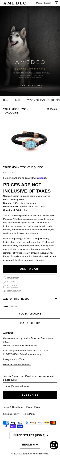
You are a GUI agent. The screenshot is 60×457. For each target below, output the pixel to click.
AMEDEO (24, 453)
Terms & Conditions (13, 407)
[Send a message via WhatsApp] (54, 445)
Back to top (30, 323)
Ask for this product (17, 299)
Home (6, 100)
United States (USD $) (28, 435)
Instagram (8, 359)
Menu (39, 3)
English (28, 444)
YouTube (20, 359)
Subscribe (30, 394)
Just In (18, 100)
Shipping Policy (11, 414)
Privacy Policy (33, 407)
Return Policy (28, 414)
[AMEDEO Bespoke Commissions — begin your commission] (30, 51)
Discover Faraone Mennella (17, 364)
